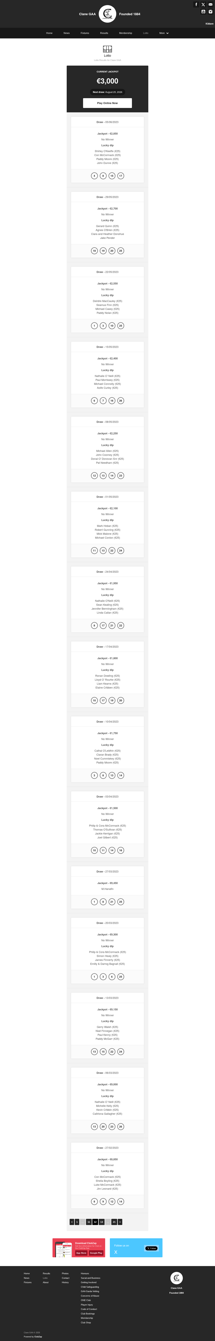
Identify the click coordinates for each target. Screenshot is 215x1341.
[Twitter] (203, 4)
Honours (85, 1273)
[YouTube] (203, 12)
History (65, 1282)
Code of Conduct (89, 1309)
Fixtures (85, 33)
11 (89, 1222)
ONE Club (86, 1300)
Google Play (96, 1253)
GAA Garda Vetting (90, 1291)
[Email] (211, 4)
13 (101, 1222)
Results (104, 33)
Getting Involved (88, 1282)
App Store (81, 1253)
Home (49, 33)
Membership (125, 33)
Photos (65, 1273)
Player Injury (87, 1304)
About (45, 1282)
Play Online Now (107, 103)
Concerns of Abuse (90, 1296)
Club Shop (86, 1322)
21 (114, 1222)
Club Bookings (88, 1313)
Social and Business (90, 1278)
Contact (65, 1278)
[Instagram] (211, 12)
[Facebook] (196, 4)
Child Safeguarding (90, 1287)
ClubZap (38, 1337)
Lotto (145, 33)
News (67, 33)
